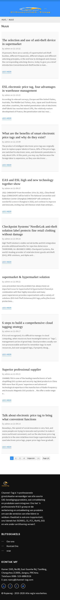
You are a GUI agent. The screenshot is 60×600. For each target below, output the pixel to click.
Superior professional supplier (21, 369)
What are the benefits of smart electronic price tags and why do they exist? (28, 135)
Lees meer (6, 71)
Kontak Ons (12, 546)
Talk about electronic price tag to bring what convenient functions (27, 417)
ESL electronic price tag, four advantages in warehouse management (28, 88)
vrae (9, 550)
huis (3, 19)
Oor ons (10, 541)
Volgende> (31, 458)
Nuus (11, 19)
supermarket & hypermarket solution (26, 277)
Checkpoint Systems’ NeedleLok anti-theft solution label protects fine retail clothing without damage (29, 230)
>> (38, 458)
